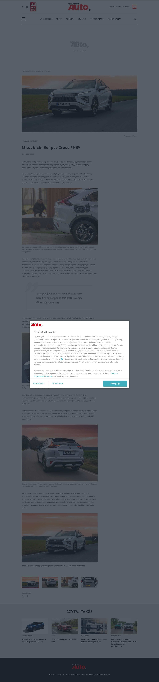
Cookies (48, 376)
